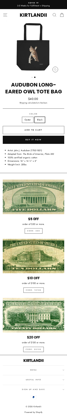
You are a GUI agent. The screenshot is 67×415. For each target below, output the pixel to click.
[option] (33, 4)
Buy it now (33, 139)
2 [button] (35, 77)
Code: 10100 (33, 290)
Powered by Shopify (33, 412)
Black (39, 119)
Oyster (28, 119)
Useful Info (33, 379)
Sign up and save (33, 389)
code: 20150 (33, 349)
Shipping (23, 102)
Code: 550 (33, 231)
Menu (33, 370)
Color (33, 114)
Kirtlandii (33, 15)
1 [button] (32, 77)
